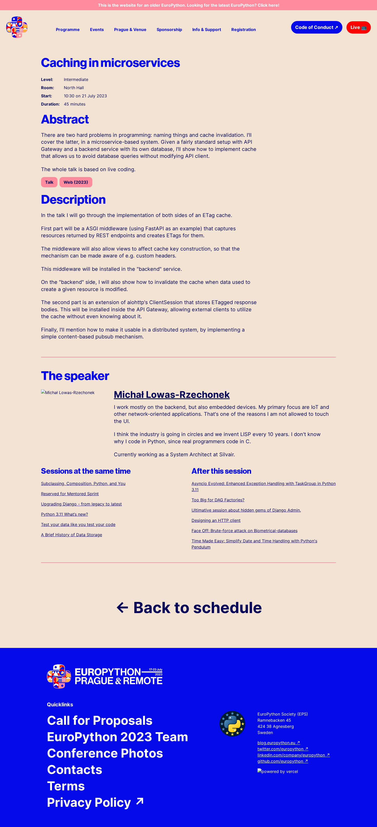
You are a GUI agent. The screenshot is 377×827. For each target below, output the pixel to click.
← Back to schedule (188, 607)
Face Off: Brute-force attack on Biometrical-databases (244, 530)
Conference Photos (105, 753)
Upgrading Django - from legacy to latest (81, 503)
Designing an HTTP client (216, 520)
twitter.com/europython (283, 748)
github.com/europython (282, 761)
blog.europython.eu (278, 742)
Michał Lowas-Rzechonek (172, 394)
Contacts (74, 769)
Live (359, 27)
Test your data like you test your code (78, 524)
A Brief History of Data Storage (71, 534)
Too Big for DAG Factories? (218, 499)
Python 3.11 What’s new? (64, 514)
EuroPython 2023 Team (117, 737)
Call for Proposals (100, 720)
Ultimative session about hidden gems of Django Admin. (246, 510)
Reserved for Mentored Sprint (70, 493)
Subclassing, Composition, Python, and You (83, 483)
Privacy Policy (96, 802)
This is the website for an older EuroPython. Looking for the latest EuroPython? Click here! (188, 5)
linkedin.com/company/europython (293, 755)
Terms (66, 786)
